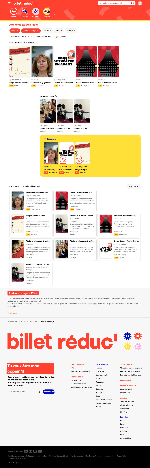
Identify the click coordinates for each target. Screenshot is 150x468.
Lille (122, 435)
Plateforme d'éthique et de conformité (99, 456)
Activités (33, 322)
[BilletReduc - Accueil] (23, 3)
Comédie (100, 371)
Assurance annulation (80, 371)
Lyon (122, 424)
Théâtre (99, 368)
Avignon (123, 431)
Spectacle (100, 382)
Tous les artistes (127, 402)
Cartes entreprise (78, 384)
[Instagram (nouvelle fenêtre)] (127, 346)
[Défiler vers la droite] (54, 13)
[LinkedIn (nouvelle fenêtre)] (137, 346)
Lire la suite (12, 313)
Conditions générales (16, 456)
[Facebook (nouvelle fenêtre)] (127, 336)
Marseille (124, 428)
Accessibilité (121, 456)
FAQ (73, 368)
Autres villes (125, 438)
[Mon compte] (139, 3)
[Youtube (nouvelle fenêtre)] (137, 336)
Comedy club (101, 375)
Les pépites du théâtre (130, 371)
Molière (123, 412)
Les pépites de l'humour (130, 375)
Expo (98, 396)
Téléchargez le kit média (81, 387)
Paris (23, 322)
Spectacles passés (104, 399)
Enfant (98, 385)
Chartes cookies (76, 456)
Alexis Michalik (126, 405)
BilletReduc (12, 322)
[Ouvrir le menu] (10, 3)
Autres (98, 407)
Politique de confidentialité (36, 456)
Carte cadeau (126, 380)
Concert (99, 389)
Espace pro (76, 380)
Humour (99, 378)
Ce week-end (126, 389)
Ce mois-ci (125, 393)
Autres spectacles (103, 403)
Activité (99, 392)
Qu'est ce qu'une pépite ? (131, 368)
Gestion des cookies (18, 458)
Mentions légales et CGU (58, 456)
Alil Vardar (124, 409)
